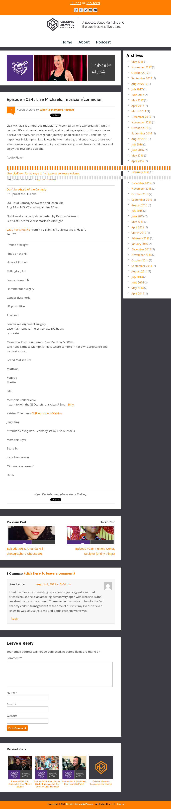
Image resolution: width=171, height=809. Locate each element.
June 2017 (137, 95)
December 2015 (141, 183)
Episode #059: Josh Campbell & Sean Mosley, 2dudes (20, 784)
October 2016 (139, 128)
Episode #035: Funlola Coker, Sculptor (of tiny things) (95, 551)
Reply (15, 618)
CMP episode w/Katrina (47, 413)
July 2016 (137, 144)
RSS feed (93, 3)
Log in (120, 804)
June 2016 (137, 150)
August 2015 (139, 205)
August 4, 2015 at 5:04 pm (53, 584)
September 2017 (141, 78)
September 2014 (141, 266)
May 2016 (137, 155)
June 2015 (137, 216)
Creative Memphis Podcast (85, 25)
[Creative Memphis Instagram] (90, 10)
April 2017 (137, 106)
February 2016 (140, 172)
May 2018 (137, 62)
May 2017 (137, 100)
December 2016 (141, 117)
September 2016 (141, 133)
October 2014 (139, 260)
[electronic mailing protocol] (95, 10)
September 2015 (141, 199)
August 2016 (139, 139)
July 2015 (137, 211)
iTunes (75, 3)
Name (11, 692)
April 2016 (137, 161)
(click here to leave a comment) (49, 573)
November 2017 (141, 67)
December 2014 (141, 249)
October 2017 (139, 73)
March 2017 (138, 111)
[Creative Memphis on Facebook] (81, 10)
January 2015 (139, 244)
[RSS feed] (76, 10)
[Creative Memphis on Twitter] (85, 10)
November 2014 (141, 255)
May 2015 (137, 222)
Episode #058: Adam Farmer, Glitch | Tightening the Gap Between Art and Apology (47, 784)
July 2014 (137, 277)
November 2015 (141, 188)
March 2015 (138, 233)
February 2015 (140, 238)
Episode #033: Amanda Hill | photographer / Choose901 (25, 551)
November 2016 (141, 122)
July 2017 (137, 89)
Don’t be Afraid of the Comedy (26, 189)
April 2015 (137, 227)
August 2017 (139, 84)
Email (10, 704)
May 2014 (137, 288)
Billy (71, 404)
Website (12, 716)
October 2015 (139, 194)
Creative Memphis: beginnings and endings (101, 782)
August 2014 (139, 271)
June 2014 (137, 282)
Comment (14, 658)
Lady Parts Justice (19, 229)
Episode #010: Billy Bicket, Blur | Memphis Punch (74, 782)
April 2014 (137, 293)
